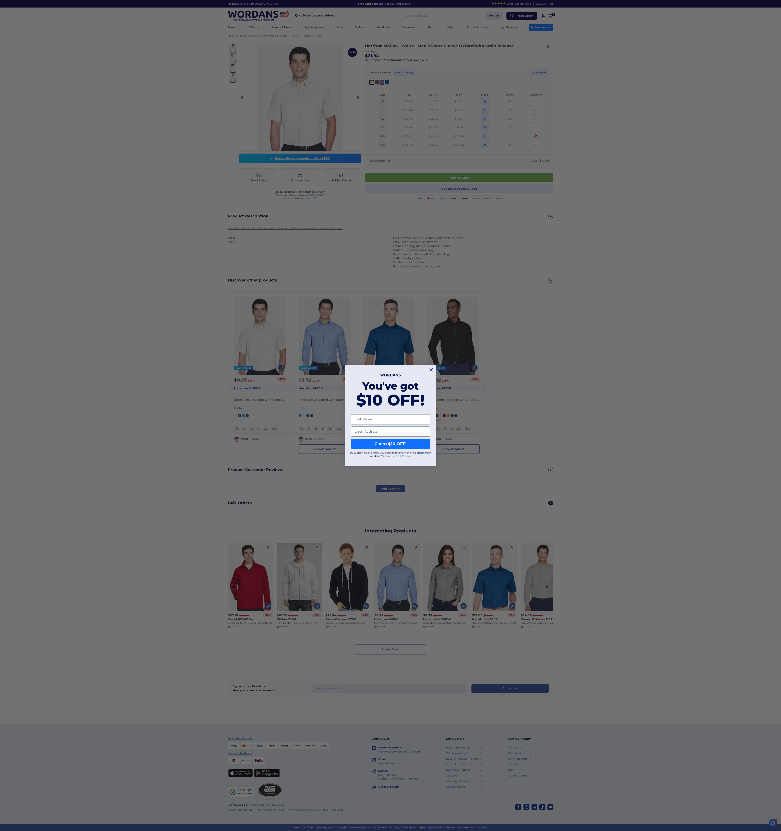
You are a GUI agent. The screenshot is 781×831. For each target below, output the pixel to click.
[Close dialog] (431, 369)
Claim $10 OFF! (390, 443)
